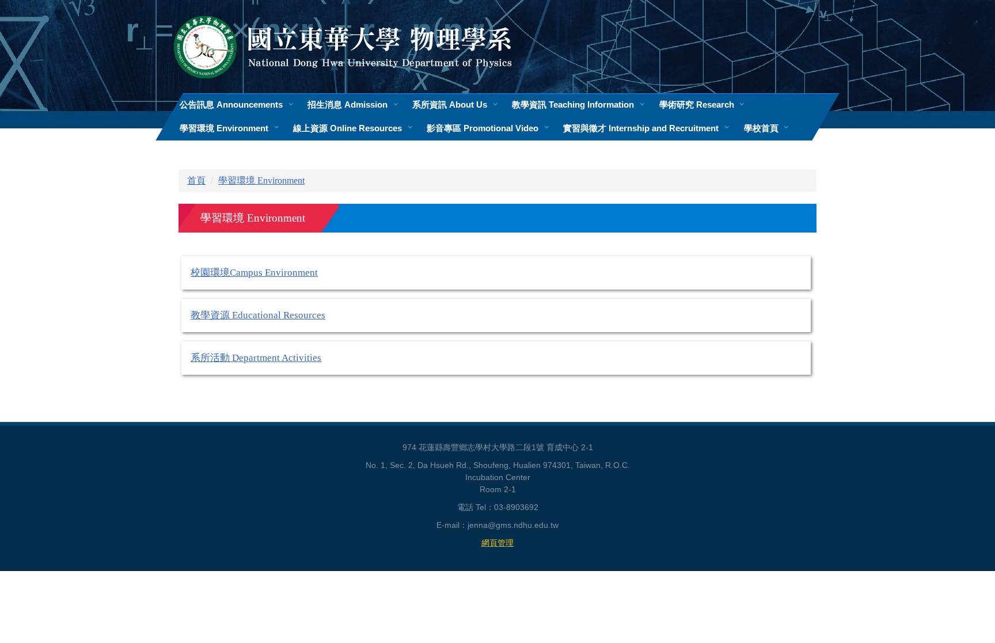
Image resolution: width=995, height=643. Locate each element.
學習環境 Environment (261, 180)
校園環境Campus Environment (254, 272)
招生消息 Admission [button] (347, 104)
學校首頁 (761, 128)
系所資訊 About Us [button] (449, 104)
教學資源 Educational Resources (258, 315)
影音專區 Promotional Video (482, 128)
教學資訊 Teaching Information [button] (573, 104)
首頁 (196, 180)
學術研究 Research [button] (696, 104)
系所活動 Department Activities (256, 357)
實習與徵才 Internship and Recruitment (641, 128)
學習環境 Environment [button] (224, 128)
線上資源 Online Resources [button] (347, 128)
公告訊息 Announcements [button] (231, 104)
